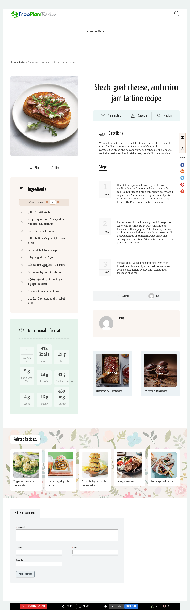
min (119, 606)
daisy (159, 296)
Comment (126, 296)
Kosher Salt (40, 231)
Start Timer (131, 606)
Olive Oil (39, 212)
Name (19, 548)
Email (74, 548)
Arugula (41, 291)
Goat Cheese (39, 298)
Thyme (51, 257)
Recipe (22, 62)
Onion (53, 219)
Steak (45, 265)
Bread (31, 284)
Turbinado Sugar (43, 238)
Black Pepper (56, 272)
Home (13, 62)
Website (19, 560)
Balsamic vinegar (50, 250)
